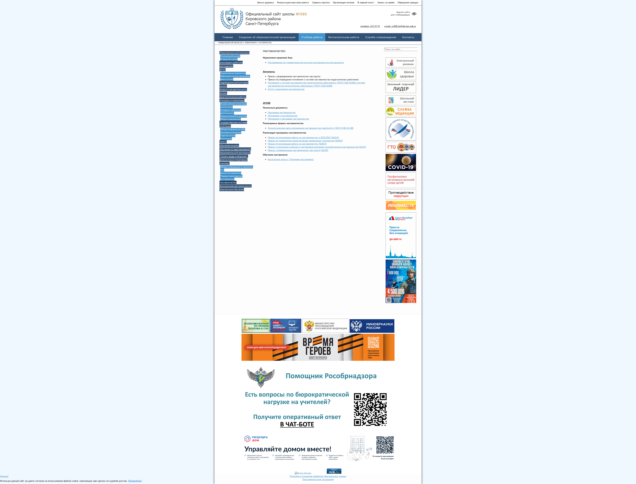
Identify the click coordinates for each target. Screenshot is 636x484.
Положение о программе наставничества (288, 119)
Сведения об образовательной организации (267, 37)
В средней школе (228, 59)
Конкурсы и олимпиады (232, 100)
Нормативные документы (233, 73)
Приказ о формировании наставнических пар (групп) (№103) (298, 150)
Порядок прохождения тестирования (231, 177)
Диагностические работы (233, 96)
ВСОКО (223, 93)
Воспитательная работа (343, 37)
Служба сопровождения (380, 37)
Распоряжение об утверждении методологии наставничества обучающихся (306, 62)
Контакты (408, 37)
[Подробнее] (134, 481)
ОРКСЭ (223, 141)
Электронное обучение (232, 189)
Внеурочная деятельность (233, 89)
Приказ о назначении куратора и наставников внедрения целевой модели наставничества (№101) (317, 147)
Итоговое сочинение (230, 132)
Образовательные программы (235, 76)
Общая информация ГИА (232, 129)
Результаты (226, 138)
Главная (227, 37)
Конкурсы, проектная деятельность (230, 111)
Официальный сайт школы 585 (230, 43)
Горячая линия (227, 135)
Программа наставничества (281, 112)
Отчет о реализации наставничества (286, 89)
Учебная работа (312, 37)
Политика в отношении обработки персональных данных (318, 476)
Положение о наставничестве (282, 115)
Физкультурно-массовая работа (293, 2)
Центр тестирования (230, 173)
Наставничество (228, 182)
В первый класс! (366, 2)
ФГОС (222, 69)
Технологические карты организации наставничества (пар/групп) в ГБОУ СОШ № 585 (310, 128)
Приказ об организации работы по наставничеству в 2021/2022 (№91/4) (303, 137)
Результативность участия (233, 116)
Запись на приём (385, 2)
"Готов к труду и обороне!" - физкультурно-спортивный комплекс (233, 160)
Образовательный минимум (234, 52)
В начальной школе (230, 56)
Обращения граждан (408, 2)
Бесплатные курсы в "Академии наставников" (291, 159)
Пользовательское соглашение (318, 479)
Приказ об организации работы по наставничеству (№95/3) (297, 144)
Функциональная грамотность (235, 186)
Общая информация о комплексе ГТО (236, 168)
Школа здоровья (265, 2)
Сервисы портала (321, 2)
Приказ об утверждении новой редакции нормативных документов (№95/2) (305, 140)
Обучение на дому (229, 145)
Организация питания (343, 2)
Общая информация (230, 119)
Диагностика (226, 79)
